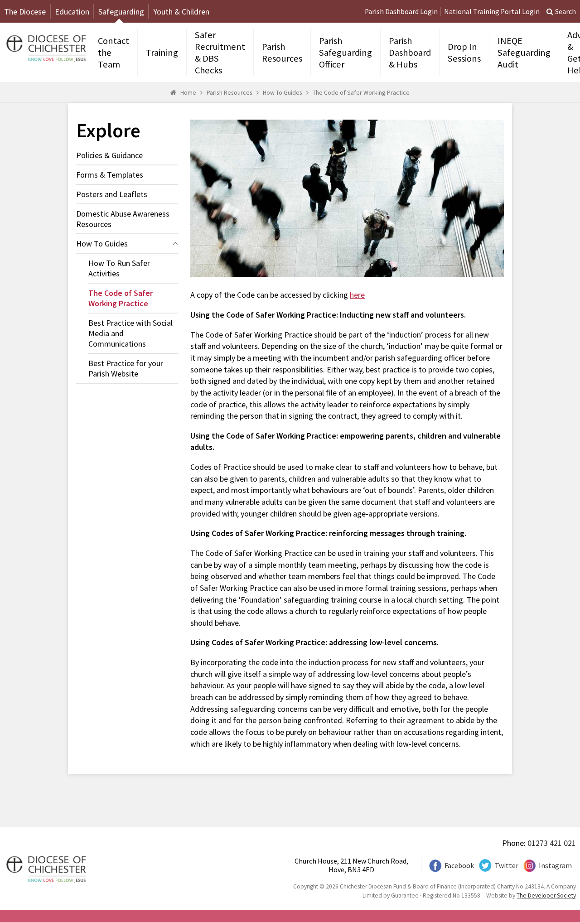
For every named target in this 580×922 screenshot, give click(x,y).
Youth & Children (181, 11)
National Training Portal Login (492, 11)
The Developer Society (546, 895)
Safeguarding (121, 11)
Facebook (459, 865)
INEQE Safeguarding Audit (524, 52)
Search (565, 11)
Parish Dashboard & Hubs (410, 52)
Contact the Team (113, 52)
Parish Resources (282, 52)
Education (72, 11)
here (357, 295)
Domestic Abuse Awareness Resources (122, 218)
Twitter (506, 865)
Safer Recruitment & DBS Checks (220, 52)
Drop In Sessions (464, 52)
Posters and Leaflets (111, 194)
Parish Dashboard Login (401, 11)
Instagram (555, 865)
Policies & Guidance (109, 155)
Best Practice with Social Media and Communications (130, 333)
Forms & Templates (109, 174)
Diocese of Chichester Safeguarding (45, 47)
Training (162, 52)
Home (188, 92)
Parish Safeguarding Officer (345, 52)
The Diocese (25, 11)
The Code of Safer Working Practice (361, 92)
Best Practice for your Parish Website (125, 368)
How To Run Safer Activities (119, 268)
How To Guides (282, 92)
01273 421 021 (551, 843)
